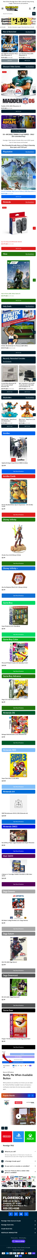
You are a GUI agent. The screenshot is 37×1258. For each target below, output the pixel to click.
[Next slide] (21, 23)
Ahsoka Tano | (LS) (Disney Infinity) (11, 555)
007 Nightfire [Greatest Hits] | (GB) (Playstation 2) (9, 54)
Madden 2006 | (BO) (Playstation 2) (11, 106)
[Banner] (6, 1103)
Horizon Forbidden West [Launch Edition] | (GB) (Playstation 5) (18, 191)
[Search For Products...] (34, 13)
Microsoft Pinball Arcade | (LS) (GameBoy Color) (15, 663)
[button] (2, 8)
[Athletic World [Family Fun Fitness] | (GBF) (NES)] (18, 327)
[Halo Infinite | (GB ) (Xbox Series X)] (18, 275)
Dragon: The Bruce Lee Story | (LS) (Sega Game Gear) (16, 1038)
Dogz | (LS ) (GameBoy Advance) (10, 699)
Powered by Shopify (18, 1250)
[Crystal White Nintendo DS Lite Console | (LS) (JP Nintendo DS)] (9, 373)
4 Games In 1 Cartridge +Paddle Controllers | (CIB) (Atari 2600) (17, 875)
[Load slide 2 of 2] (18, 23)
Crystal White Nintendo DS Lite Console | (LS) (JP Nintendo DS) (8, 385)
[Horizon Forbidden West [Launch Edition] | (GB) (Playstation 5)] (18, 173)
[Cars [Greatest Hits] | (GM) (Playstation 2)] (27, 43)
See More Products (18, 471)
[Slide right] (34, 49)
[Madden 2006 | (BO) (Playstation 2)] (18, 87)
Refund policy (22, 1238)
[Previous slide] (12, 23)
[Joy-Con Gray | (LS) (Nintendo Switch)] (18, 223)
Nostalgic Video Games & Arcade (21, 1247)
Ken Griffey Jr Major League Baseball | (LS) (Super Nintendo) (18, 842)
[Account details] (30, 8)
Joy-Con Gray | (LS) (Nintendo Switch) (11, 241)
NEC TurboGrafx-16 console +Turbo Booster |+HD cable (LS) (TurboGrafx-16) (26, 385)
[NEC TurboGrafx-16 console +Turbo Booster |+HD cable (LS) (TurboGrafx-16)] (27, 373)
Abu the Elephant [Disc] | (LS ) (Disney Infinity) (14, 587)
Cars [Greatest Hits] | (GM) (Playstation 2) (26, 54)
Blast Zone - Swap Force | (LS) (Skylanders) (27, 420)
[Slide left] (2, 49)
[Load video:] (18, 1116)
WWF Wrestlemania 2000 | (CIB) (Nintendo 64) (15, 813)
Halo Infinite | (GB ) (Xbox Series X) (10, 293)
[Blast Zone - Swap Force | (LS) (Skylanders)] (27, 409)
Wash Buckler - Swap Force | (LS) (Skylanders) (9, 420)
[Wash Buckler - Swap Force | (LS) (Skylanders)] (9, 409)
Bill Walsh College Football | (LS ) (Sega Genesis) (15, 920)
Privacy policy (14, 1238)
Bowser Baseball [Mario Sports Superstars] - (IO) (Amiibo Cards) (17, 505)
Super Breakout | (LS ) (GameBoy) (11, 626)
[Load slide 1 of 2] (15, 23)
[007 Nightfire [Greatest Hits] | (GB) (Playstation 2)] (9, 43)
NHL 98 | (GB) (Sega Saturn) (9, 962)
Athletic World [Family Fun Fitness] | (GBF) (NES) (14, 346)
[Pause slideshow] (24, 23)
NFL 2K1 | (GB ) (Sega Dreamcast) (11, 997)
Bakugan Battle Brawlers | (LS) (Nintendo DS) (14, 734)
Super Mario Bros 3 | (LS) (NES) (10, 778)
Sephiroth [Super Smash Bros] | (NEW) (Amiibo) (15, 463)
